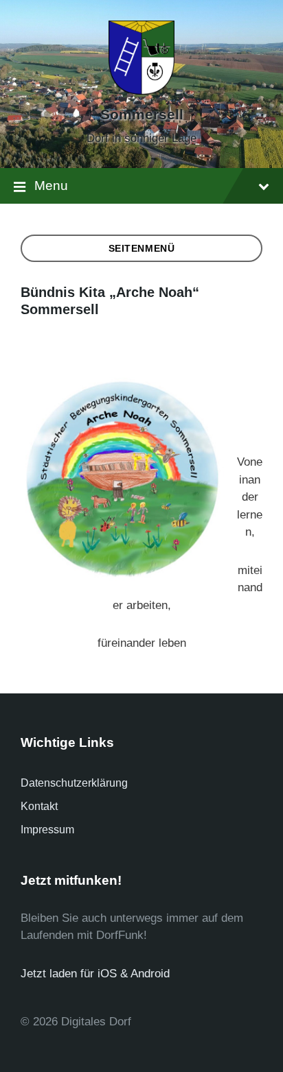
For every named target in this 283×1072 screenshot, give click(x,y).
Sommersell (141, 114)
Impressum (47, 829)
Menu (51, 185)
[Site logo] (142, 90)
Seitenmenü (142, 248)
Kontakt (39, 806)
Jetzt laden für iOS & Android (95, 973)
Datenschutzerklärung (74, 783)
